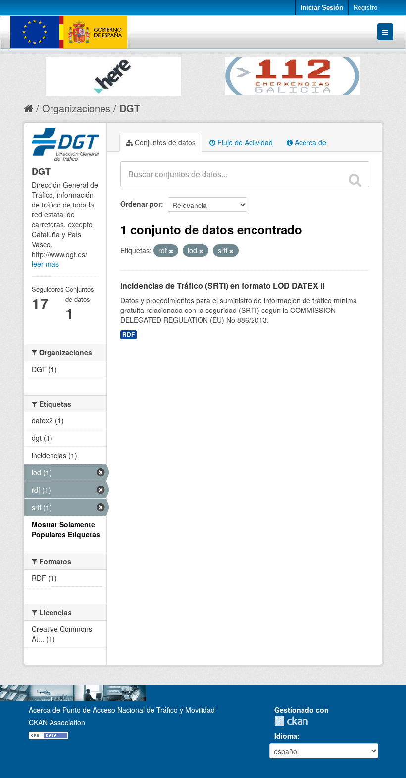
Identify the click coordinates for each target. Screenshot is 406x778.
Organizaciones (76, 108)
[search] (355, 179)
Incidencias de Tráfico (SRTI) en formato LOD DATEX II (222, 285)
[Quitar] (171, 251)
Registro (365, 7)
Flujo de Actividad (244, 142)
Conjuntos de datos (164, 142)
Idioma (285, 736)
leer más (45, 264)
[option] (113, 74)
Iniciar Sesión (322, 7)
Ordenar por (140, 203)
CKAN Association (57, 722)
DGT (129, 108)
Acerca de (309, 142)
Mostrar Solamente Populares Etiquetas (66, 529)
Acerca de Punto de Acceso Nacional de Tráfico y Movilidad (122, 710)
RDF (128, 334)
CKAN (293, 721)
